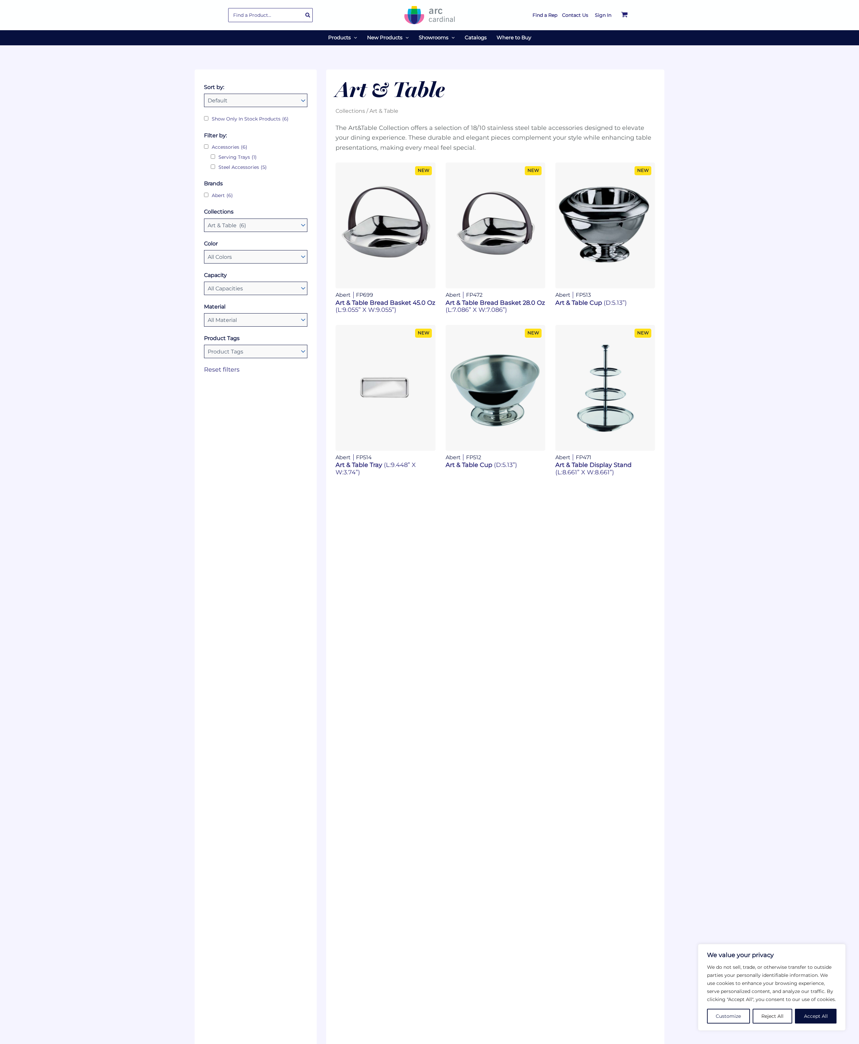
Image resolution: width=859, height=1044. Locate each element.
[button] (354, 37)
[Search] (308, 15)
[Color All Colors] (255, 257)
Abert (222, 195)
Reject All (772, 1016)
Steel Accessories (242, 167)
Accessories (229, 147)
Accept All (816, 1016)
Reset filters (222, 369)
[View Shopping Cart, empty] (624, 15)
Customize (728, 1016)
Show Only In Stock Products (250, 119)
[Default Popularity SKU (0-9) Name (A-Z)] (255, 100)
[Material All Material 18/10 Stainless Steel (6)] (255, 320)
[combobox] (270, 15)
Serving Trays (237, 157)
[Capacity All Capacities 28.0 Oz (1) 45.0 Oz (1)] (255, 288)
